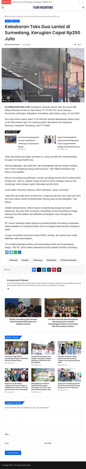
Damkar (26, 260)
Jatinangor (38, 260)
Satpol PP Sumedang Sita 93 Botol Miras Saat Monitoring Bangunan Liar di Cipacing (69, 385)
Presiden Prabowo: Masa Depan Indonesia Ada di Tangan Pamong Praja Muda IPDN (69, 359)
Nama (6, 434)
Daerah (13, 16)
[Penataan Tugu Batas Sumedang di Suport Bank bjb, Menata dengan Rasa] (16, 347)
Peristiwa (16, 21)
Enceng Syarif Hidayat (13, 44)
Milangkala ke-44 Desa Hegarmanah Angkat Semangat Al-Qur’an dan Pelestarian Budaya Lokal (41, 386)
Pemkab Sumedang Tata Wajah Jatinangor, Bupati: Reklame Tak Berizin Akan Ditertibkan (41, 359)
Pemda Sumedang (68, 260)
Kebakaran (52, 260)
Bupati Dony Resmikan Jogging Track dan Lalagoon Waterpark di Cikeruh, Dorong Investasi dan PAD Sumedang (16, 386)
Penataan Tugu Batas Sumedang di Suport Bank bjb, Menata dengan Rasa (16, 358)
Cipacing (13, 260)
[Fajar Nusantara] (43, 7)
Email (7, 443)
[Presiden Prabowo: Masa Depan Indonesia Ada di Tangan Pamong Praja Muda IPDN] (69, 347)
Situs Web (48, 443)
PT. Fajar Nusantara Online (22, 465)
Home (8, 16)
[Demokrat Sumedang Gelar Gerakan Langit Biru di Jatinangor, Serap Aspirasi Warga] (10, 139)
